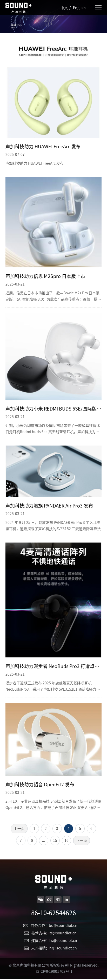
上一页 (19, 828)
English (79, 8)
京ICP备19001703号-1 (54, 971)
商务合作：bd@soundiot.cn (54, 925)
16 (66, 840)
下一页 (81, 840)
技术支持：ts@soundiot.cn (54, 933)
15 (55, 840)
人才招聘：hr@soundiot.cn (54, 948)
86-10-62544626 (53, 913)
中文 (64, 8)
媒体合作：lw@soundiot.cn (54, 940)
